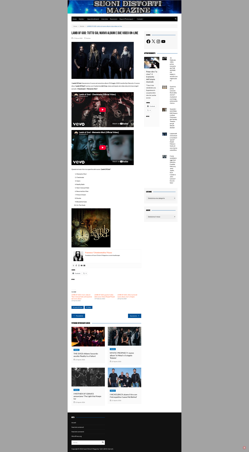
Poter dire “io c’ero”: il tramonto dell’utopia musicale (151, 76)
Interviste (104, 19)
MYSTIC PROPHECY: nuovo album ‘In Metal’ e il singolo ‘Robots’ (122, 355)
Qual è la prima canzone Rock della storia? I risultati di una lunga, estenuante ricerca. (173, 95)
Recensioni (113, 19)
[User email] (84, 266)
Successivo (133, 316)
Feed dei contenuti (77, 427)
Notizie (81, 19)
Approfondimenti (93, 19)
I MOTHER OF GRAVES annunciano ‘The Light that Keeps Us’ (87, 396)
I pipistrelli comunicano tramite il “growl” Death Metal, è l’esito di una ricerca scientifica (173, 142)
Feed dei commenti (77, 432)
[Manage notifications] (244, 447)
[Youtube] (81, 266)
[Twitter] (73, 266)
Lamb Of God (78, 307)
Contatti (140, 19)
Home (74, 19)
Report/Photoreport (126, 19)
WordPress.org (76, 436)
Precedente (79, 316)
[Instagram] (79, 266)
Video (89, 307)
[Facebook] (76, 266)
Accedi (73, 422)
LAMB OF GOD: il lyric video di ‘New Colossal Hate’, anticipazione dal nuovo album (81, 296)
